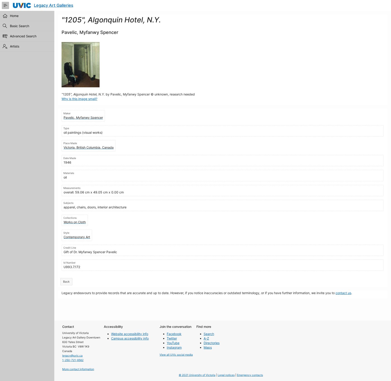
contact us (343, 293)
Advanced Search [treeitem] (23, 36)
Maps (208, 347)
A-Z (206, 338)
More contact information (78, 369)
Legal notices (226, 375)
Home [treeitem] (14, 16)
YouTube (173, 343)
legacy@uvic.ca (72, 355)
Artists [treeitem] (14, 46)
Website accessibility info (129, 334)
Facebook (174, 334)
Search (209, 334)
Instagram (174, 347)
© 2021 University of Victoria (197, 375)
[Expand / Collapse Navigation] (5, 5)
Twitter (172, 338)
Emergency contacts (250, 375)
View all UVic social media (176, 354)
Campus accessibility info (130, 338)
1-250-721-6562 (72, 360)
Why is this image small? (79, 99)
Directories (211, 343)
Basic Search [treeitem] (19, 26)
